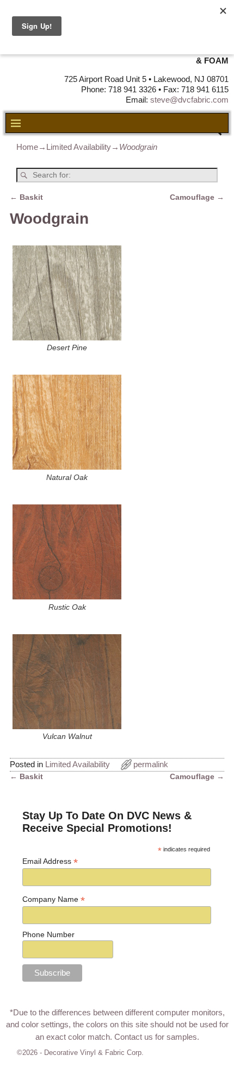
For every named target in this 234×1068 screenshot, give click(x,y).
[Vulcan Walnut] (67, 681)
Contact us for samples (155, 1036)
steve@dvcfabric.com (189, 99)
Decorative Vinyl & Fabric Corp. (94, 1052)
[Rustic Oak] (67, 551)
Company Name (53, 899)
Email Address (50, 861)
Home (27, 146)
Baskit (26, 197)
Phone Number (48, 934)
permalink (150, 764)
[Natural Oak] (67, 422)
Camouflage (197, 197)
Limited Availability (78, 146)
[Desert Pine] (67, 292)
